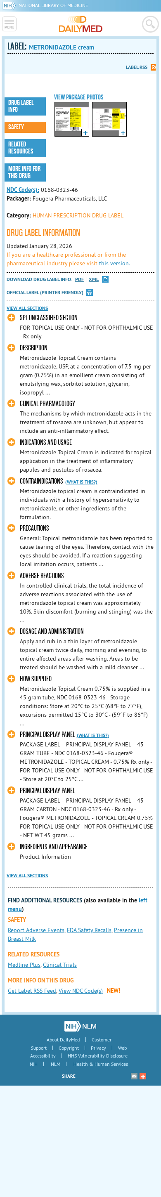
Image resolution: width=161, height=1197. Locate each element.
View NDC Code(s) (81, 990)
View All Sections (27, 308)
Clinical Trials (60, 964)
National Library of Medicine (53, 5)
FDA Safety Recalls (89, 930)
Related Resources (20, 148)
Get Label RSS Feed (32, 990)
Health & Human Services (100, 1064)
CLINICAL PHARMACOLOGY (47, 403)
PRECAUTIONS (34, 528)
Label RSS (136, 67)
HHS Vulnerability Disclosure (98, 1056)
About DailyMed (63, 1039)
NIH (34, 1064)
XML (94, 279)
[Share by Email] (134, 1076)
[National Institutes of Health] (10, 5)
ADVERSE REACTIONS (42, 575)
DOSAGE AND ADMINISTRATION (52, 631)
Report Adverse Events (36, 930)
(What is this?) (81, 482)
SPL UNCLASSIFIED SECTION (49, 318)
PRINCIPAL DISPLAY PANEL (47, 734)
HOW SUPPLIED (36, 679)
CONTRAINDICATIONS (41, 481)
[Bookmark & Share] (143, 1076)
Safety (16, 127)
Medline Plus (24, 964)
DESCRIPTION (33, 348)
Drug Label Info (20, 106)
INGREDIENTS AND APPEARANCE (54, 847)
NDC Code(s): (23, 190)
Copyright (69, 1048)
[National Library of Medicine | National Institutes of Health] (80, 1026)
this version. (114, 263)
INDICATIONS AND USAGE (46, 442)
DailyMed (80, 24)
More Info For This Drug (24, 172)
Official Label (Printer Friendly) (45, 292)
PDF (79, 279)
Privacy (98, 1048)
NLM (55, 1064)
